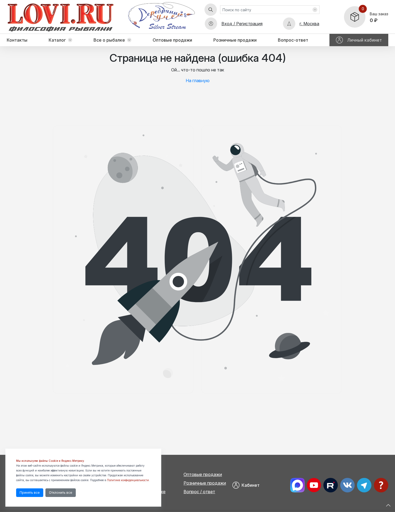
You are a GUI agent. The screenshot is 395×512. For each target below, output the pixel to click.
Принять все (30, 493)
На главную (198, 80)
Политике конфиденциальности (128, 480)
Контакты (17, 40)
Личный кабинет (364, 40)
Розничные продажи (235, 40)
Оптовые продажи (172, 40)
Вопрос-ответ (293, 40)
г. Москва (309, 23)
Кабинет (251, 485)
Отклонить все (60, 493)
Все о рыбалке (109, 40)
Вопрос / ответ (199, 491)
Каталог (57, 40)
